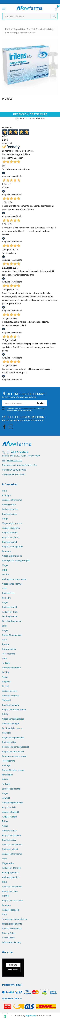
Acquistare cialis (10, 612)
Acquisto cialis (9, 807)
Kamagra (6, 495)
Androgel (6, 765)
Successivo (19, 158)
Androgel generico (10, 877)
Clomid (5, 686)
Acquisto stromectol (12, 500)
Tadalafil (6, 663)
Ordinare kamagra (10, 705)
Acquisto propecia (10, 910)
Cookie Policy (8, 938)
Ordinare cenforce (10, 695)
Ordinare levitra (9, 514)
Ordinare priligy (9, 742)
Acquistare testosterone (14, 709)
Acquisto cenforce (11, 528)
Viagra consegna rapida (13, 719)
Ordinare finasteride (11, 667)
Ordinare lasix (8, 593)
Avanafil (6, 798)
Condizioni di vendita (12, 928)
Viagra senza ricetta (11, 584)
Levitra (5, 574)
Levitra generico (9, 616)
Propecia (6, 682)
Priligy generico (9, 649)
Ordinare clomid (9, 542)
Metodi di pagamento (12, 924)
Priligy (5, 519)
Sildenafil (6, 700)
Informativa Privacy (11, 942)
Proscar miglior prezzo (12, 803)
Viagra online (8, 863)
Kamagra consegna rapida (14, 756)
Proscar (5, 644)
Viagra (5, 565)
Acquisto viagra (9, 817)
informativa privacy (29, 408)
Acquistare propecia (11, 835)
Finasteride (7, 775)
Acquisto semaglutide (12, 546)
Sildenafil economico (12, 635)
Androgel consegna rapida (14, 579)
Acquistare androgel (11, 868)
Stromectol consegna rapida (15, 747)
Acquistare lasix (9, 691)
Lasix (4, 626)
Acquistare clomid (10, 537)
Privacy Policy (8, 933)
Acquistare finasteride (12, 900)
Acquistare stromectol (13, 751)
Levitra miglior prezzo (12, 728)
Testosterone (8, 654)
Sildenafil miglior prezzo (13, 770)
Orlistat (5, 714)
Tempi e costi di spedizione (14, 919)
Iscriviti (41, 403)
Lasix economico (10, 509)
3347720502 (19, 452)
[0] (56, 9)
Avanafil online (9, 504)
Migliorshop (31, 1015)
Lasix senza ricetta (11, 789)
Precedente (7, 158)
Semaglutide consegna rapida (16, 560)
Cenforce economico (12, 844)
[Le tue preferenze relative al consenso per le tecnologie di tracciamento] (5, 1016)
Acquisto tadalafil (10, 812)
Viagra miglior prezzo (12, 523)
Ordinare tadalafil (10, 849)
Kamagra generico (10, 872)
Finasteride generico (11, 621)
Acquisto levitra (9, 532)
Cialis (4, 491)
